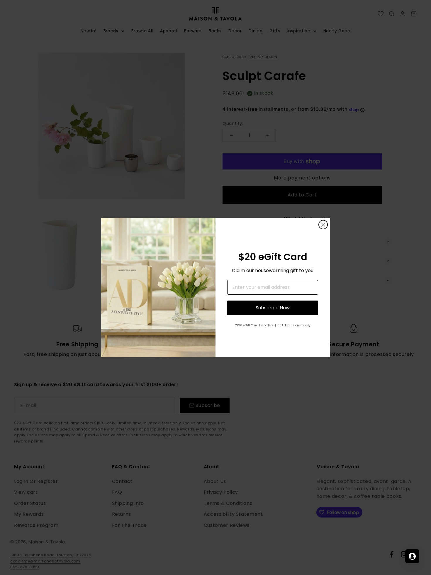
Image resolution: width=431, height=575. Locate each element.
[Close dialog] (323, 224)
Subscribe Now (273, 307)
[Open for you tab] (412, 556)
